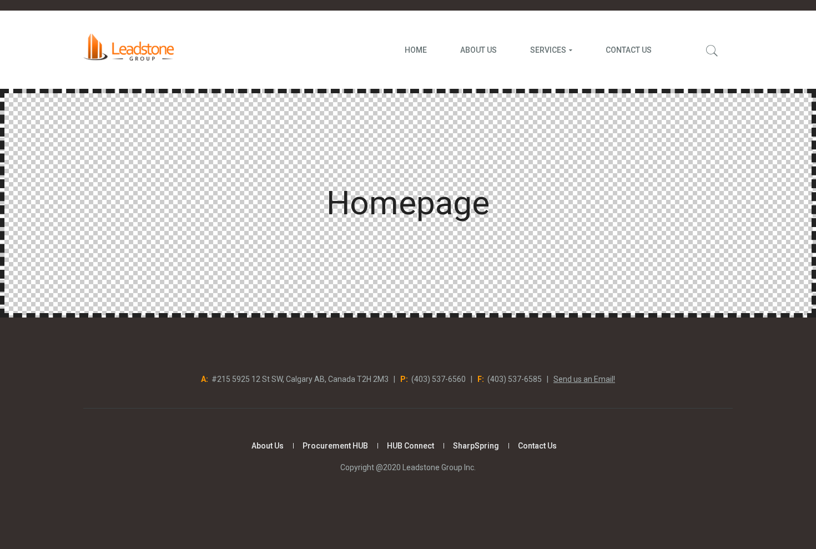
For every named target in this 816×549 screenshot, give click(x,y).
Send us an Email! (584, 379)
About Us (267, 446)
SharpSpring (476, 446)
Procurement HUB (335, 446)
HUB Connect (410, 446)
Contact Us (537, 446)
